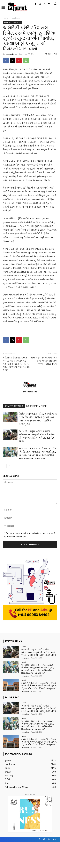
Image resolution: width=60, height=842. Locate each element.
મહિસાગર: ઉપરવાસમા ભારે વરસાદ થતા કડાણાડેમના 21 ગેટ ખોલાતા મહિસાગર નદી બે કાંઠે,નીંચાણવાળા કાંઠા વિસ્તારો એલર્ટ (16, 363)
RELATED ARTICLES (14, 406)
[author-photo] (30, 387)
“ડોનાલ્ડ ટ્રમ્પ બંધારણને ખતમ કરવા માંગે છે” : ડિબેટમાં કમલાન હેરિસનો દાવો (43, 360)
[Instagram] (40, 4)
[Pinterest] (19, 60)
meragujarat (11, 54)
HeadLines (15, 18)
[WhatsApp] (26, 60)
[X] (44, 4)
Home (5, 18)
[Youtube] (49, 4)
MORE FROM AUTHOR (36, 406)
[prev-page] (5, 466)
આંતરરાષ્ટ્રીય (17, 23)
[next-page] (9, 466)
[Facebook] (35, 4)
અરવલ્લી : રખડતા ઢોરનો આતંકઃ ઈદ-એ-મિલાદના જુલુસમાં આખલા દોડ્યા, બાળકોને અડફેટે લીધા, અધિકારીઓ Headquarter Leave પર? (37, 669)
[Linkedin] (49, 839)
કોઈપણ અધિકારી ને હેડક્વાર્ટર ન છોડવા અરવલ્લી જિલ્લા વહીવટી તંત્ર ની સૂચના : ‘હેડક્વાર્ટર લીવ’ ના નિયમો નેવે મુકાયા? (39, 686)
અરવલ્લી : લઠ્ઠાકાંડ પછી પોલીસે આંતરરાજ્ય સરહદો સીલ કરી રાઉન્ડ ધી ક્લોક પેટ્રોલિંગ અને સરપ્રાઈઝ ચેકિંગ (38, 652)
